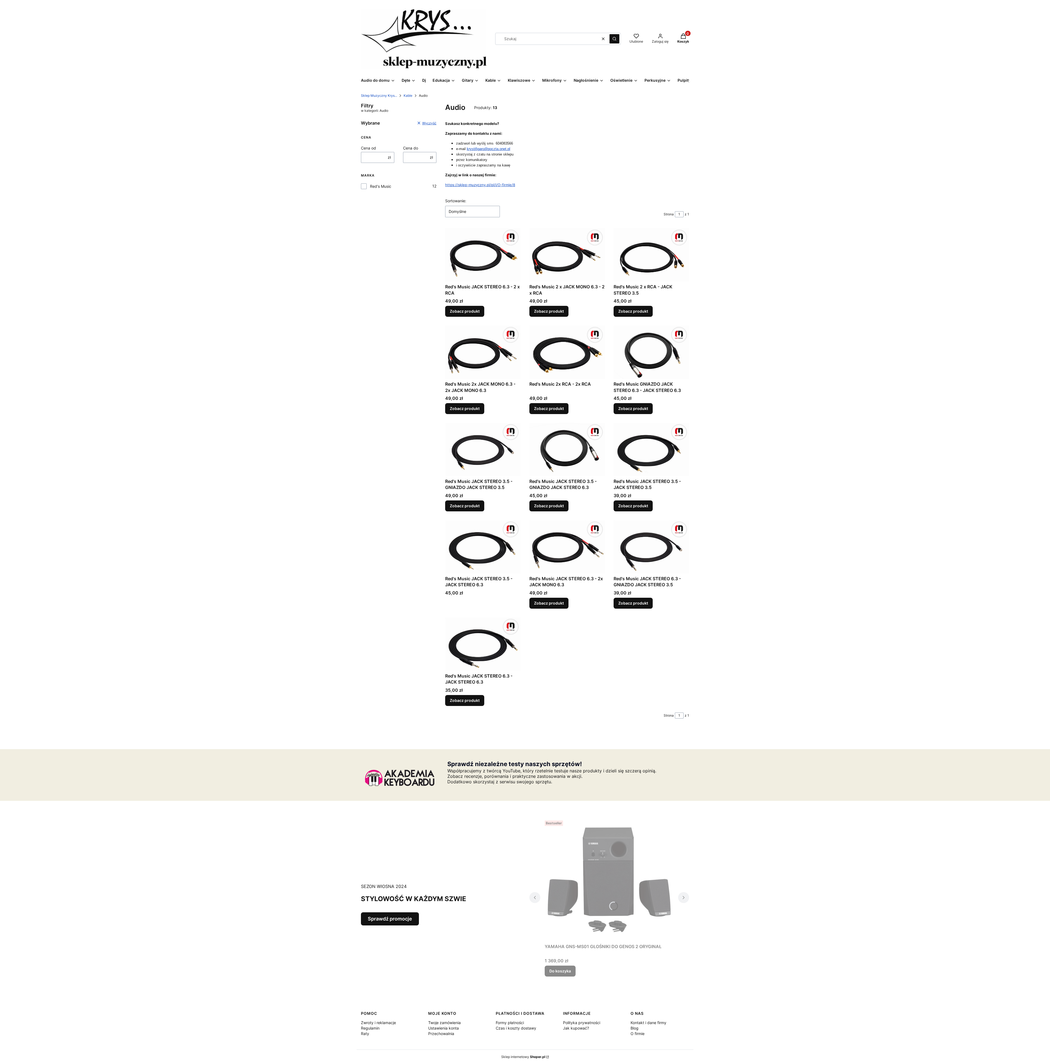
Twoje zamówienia (444, 1022)
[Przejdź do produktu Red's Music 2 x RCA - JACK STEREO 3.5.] (651, 255)
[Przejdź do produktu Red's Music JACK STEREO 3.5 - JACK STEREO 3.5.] (651, 449)
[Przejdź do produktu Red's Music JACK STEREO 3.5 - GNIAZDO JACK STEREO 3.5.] (483, 449)
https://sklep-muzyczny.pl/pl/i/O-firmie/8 (480, 185)
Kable (408, 95)
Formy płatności (510, 1022)
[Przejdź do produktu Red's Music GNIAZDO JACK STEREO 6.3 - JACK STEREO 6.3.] (651, 352)
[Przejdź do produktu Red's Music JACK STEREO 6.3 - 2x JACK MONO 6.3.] (567, 546)
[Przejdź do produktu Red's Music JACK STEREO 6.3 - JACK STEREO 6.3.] (483, 644)
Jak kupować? (576, 1028)
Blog (634, 1028)
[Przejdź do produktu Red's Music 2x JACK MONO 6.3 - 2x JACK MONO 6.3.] (483, 352)
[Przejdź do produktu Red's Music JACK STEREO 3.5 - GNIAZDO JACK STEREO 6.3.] (567, 449)
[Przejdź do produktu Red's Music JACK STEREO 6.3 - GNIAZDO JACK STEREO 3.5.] (651, 546)
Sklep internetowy (523, 1057)
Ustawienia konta (443, 1028)
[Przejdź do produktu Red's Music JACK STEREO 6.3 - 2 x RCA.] (483, 255)
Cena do (410, 148)
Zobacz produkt (465, 311)
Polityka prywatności (581, 1022)
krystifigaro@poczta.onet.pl (488, 149)
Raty (365, 1033)
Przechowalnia (441, 1033)
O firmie (637, 1033)
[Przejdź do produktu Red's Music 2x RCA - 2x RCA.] (567, 352)
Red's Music (380, 186)
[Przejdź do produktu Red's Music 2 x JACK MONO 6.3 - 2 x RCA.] (567, 255)
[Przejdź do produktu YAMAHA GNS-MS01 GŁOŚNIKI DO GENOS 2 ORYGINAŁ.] (609, 879)
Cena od (368, 148)
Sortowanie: (455, 200)
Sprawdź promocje (390, 919)
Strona (669, 214)
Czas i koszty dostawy (516, 1028)
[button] (614, 38)
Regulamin (370, 1028)
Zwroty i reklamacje (378, 1022)
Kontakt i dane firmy (648, 1022)
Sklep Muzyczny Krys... (379, 95)
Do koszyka (560, 971)
